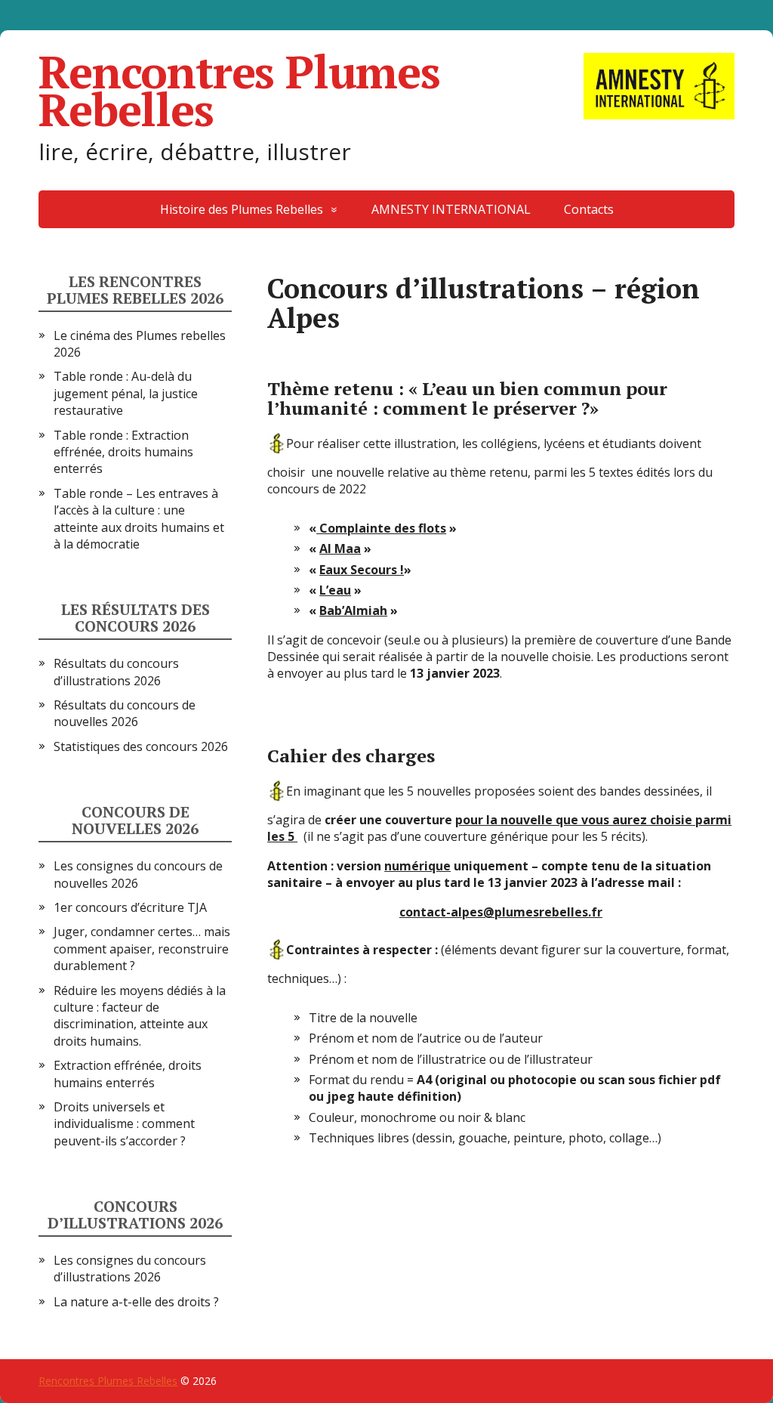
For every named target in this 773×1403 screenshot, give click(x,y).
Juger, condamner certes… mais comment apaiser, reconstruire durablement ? (142, 948)
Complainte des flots (381, 528)
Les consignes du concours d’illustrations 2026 (130, 1268)
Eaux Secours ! (361, 569)
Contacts (589, 209)
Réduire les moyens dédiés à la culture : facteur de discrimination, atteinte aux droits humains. (140, 1015)
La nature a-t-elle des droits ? (136, 1301)
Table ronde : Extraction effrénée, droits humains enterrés (123, 452)
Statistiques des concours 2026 (141, 746)
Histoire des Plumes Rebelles (241, 209)
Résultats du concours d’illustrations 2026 (116, 671)
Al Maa (340, 548)
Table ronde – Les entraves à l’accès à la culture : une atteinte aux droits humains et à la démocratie (139, 518)
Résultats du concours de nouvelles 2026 (125, 713)
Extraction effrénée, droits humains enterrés (128, 1073)
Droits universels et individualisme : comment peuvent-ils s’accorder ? (124, 1124)
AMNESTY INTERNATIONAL (451, 209)
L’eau (335, 590)
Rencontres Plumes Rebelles (239, 90)
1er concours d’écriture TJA (130, 907)
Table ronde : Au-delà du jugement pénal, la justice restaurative (126, 393)
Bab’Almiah (353, 610)
